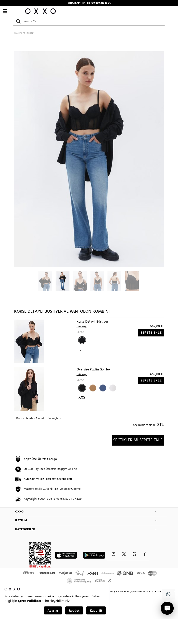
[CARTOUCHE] (92, 387)
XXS (81, 397)
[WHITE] (112, 387)
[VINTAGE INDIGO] (102, 387)
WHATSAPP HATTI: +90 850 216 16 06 (89, 3)
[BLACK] (82, 340)
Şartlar (151, 592)
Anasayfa (18, 33)
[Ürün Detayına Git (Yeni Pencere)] (29, 341)
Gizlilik (161, 592)
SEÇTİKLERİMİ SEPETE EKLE (138, 440)
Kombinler (28, 33)
